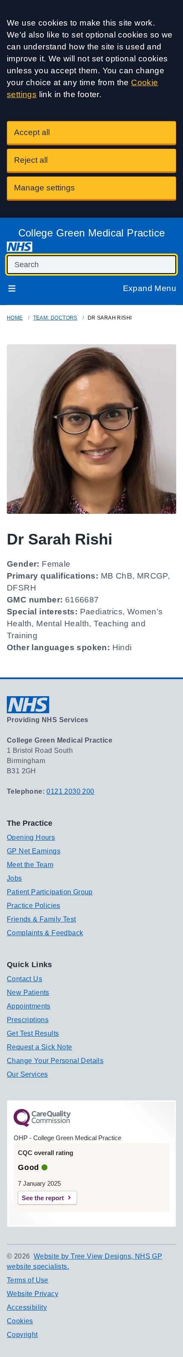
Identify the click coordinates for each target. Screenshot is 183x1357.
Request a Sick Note (39, 1047)
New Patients (28, 992)
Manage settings (44, 187)
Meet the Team (30, 864)
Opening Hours (31, 837)
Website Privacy (32, 1293)
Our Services (27, 1074)
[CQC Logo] (42, 1124)
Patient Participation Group (50, 892)
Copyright (22, 1334)
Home (15, 318)
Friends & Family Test (41, 919)
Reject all (31, 160)
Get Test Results (33, 1033)
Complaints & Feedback (45, 932)
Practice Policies (33, 905)
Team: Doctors (55, 318)
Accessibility (27, 1307)
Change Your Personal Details (55, 1060)
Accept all (32, 132)
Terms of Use (28, 1280)
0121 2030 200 (70, 791)
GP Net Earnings (33, 851)
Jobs (14, 878)
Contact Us (24, 978)
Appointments (29, 1006)
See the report (43, 1197)
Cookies (20, 1321)
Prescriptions (28, 1019)
